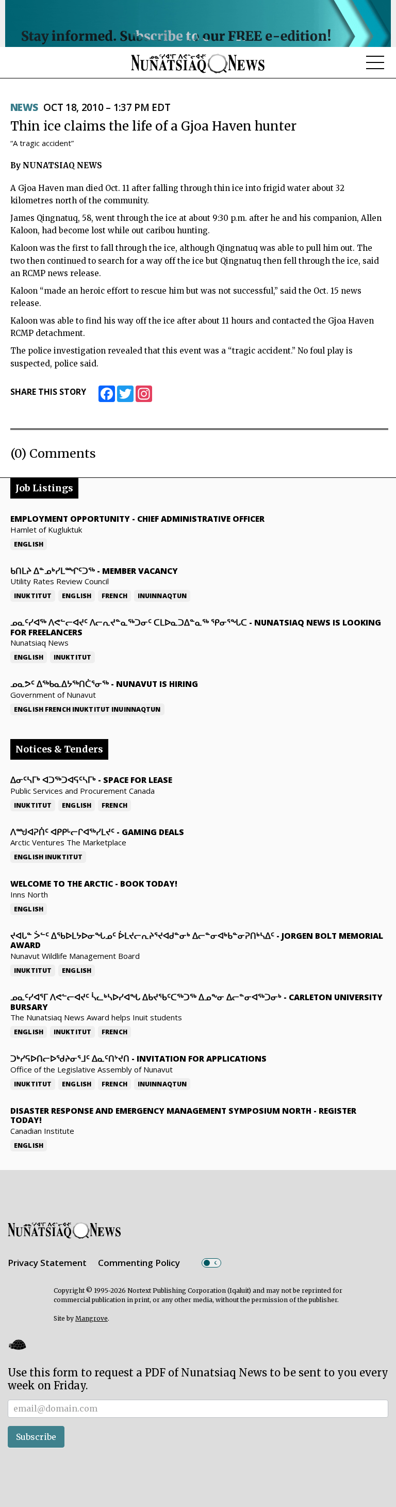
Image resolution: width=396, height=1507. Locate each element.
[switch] (211, 1263)
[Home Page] (198, 63)
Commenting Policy (139, 1262)
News (24, 107)
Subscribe (36, 1437)
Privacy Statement (47, 1262)
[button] (17, 1344)
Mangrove (91, 1318)
